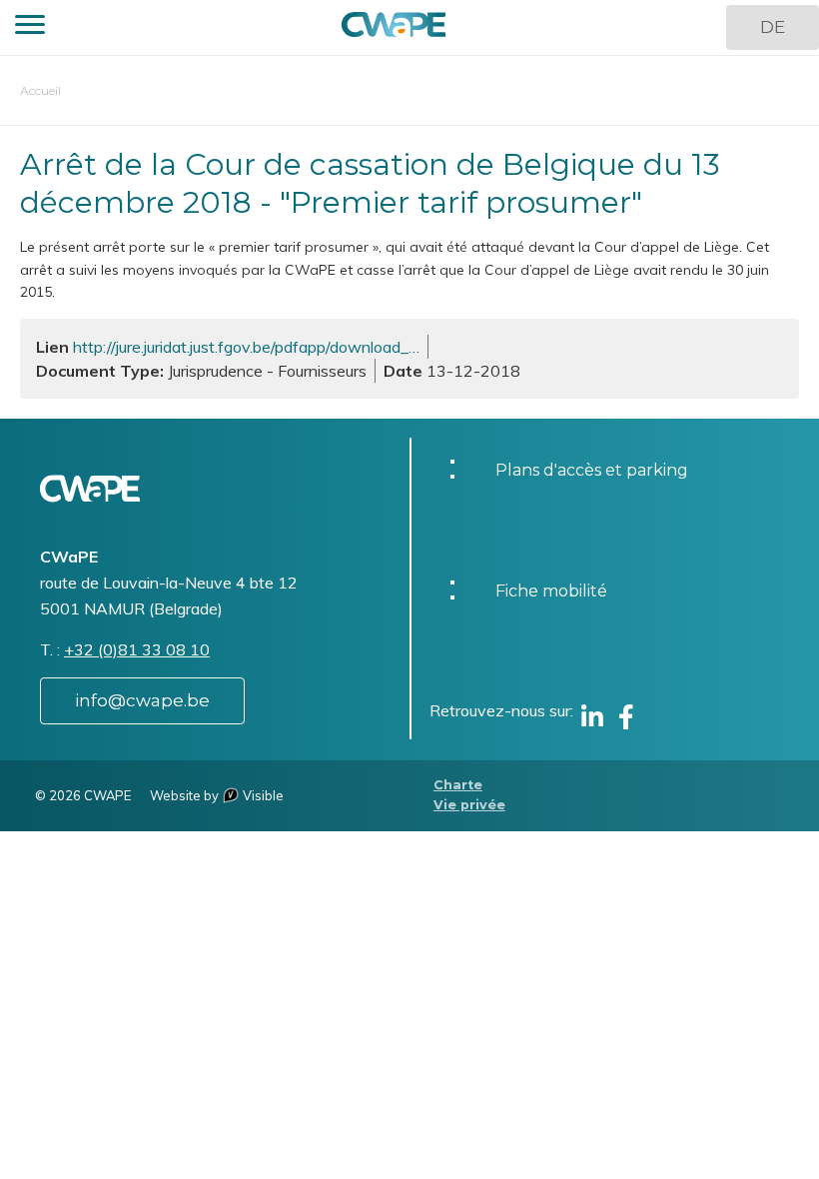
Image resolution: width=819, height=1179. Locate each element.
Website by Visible (217, 795)
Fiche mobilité (551, 591)
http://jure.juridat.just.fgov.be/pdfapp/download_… (246, 347)
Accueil (40, 90)
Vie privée (469, 804)
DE (772, 27)
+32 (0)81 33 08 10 (137, 649)
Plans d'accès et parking (591, 470)
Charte (457, 784)
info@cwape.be (142, 700)
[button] (30, 27)
